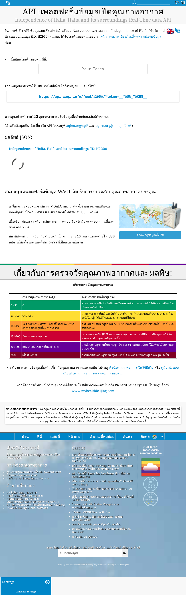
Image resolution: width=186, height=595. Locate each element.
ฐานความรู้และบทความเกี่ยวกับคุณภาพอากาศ (34, 472)
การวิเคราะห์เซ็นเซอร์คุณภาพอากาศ (28, 478)
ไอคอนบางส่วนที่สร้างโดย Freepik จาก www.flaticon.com (95, 505)
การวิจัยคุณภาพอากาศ (27, 465)
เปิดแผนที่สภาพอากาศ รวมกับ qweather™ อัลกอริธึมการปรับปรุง (102, 482)
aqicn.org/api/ (77, 125)
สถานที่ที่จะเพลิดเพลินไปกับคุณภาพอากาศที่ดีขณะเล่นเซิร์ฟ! (101, 530)
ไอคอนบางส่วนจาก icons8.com (91, 512)
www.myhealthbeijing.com (93, 391)
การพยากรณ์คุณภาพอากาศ (23, 498)
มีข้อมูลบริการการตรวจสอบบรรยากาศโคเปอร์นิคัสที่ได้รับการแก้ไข (103, 498)
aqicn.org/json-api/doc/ (113, 125)
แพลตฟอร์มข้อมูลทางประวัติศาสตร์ (27, 508)
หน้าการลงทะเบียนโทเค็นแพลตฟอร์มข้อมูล (130, 36)
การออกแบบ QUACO (84, 536)
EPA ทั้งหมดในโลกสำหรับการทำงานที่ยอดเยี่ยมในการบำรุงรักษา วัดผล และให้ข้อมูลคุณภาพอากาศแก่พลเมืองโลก (103, 458)
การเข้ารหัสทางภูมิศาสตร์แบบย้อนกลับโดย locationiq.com (97, 518)
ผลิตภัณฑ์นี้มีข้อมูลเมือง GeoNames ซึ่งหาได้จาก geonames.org (101, 474)
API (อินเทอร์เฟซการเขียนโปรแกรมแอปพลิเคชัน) (36, 505)
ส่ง (125, 553)
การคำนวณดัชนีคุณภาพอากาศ (25, 495)
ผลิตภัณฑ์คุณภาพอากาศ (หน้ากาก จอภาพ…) (33, 502)
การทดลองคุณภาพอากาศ (22, 475)
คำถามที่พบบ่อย (21, 485)
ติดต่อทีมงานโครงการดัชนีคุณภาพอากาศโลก (33, 455)
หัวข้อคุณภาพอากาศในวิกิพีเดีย (131, 367)
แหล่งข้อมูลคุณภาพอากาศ (22, 492)
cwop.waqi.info (82, 492)
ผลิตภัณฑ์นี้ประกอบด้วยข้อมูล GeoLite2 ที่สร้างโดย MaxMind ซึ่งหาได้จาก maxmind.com (102, 467)
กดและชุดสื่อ (14, 458)
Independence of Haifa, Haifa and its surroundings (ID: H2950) (58, 148)
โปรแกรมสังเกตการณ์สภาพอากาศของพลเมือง (99, 489)
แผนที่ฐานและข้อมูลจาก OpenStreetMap (96, 524)
